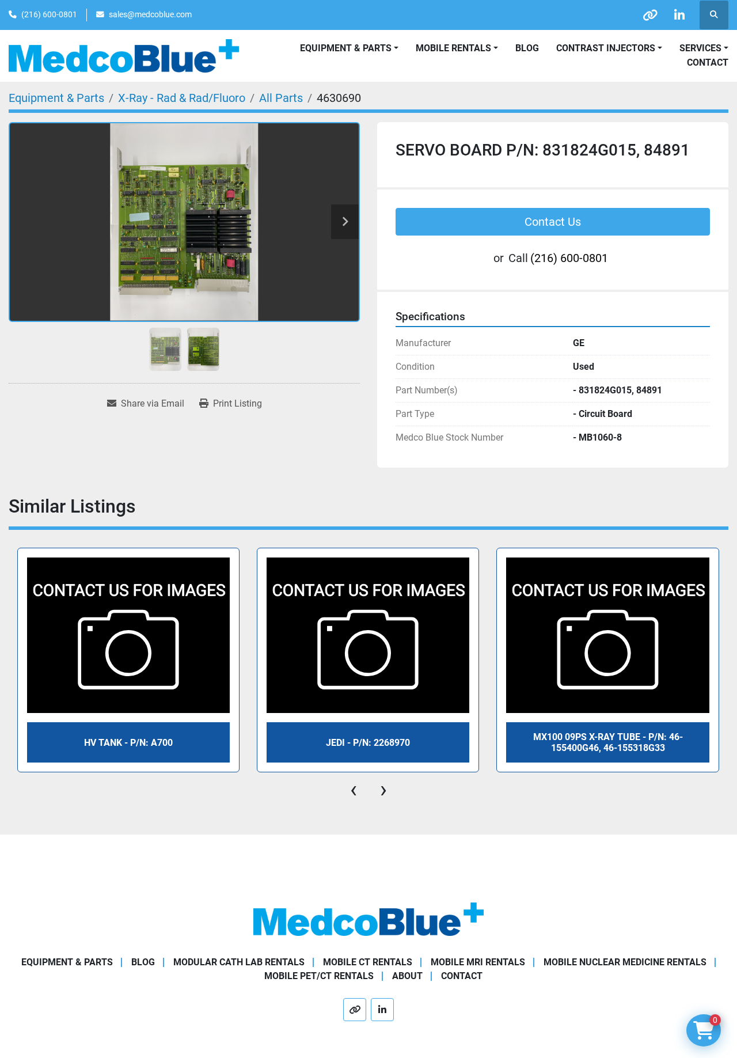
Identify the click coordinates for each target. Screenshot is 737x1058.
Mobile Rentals (453, 48)
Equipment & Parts (67, 962)
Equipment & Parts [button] (346, 48)
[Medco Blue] (368, 918)
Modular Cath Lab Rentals (239, 962)
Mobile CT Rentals (367, 962)
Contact (707, 62)
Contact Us (553, 222)
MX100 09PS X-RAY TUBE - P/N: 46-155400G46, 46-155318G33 (608, 742)
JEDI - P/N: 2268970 (368, 742)
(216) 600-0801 (49, 14)
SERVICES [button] (700, 48)
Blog (527, 48)
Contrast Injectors (605, 48)
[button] (457, 48)
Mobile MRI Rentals (478, 962)
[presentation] (353, 789)
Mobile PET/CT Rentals (319, 975)
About (407, 975)
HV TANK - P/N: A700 (128, 742)
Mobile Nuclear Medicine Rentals (625, 962)
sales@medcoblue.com (150, 14)
